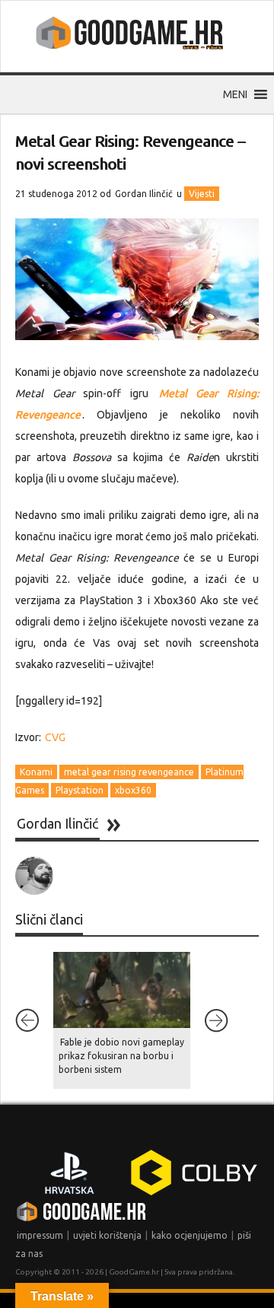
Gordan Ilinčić (144, 194)
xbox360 (133, 790)
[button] (235, 94)
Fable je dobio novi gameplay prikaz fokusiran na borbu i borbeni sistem (121, 1055)
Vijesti (202, 194)
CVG (55, 737)
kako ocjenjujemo (189, 1235)
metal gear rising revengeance (129, 772)
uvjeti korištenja (107, 1235)
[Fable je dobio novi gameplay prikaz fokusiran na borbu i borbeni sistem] (121, 990)
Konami (36, 772)
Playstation (80, 790)
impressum (40, 1235)
